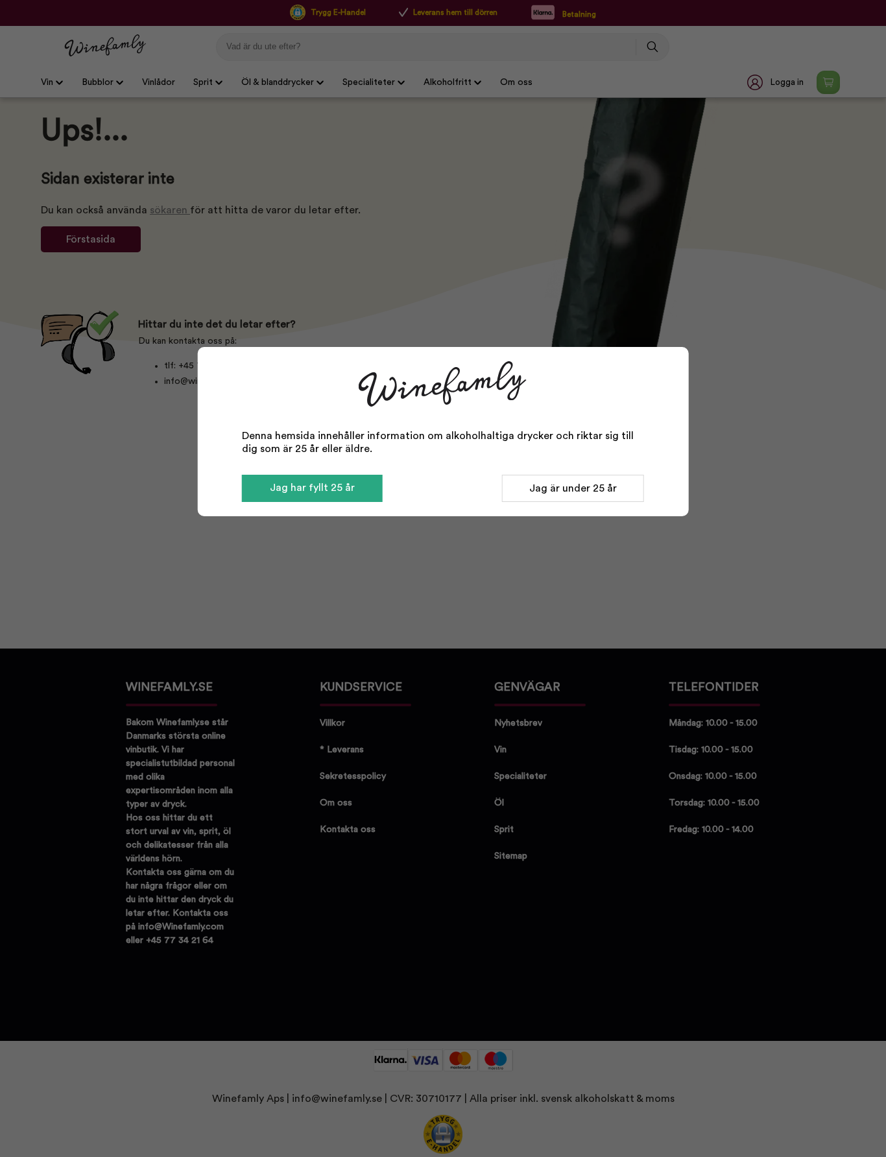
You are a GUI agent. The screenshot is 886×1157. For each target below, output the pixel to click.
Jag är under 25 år (573, 488)
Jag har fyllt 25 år (312, 488)
